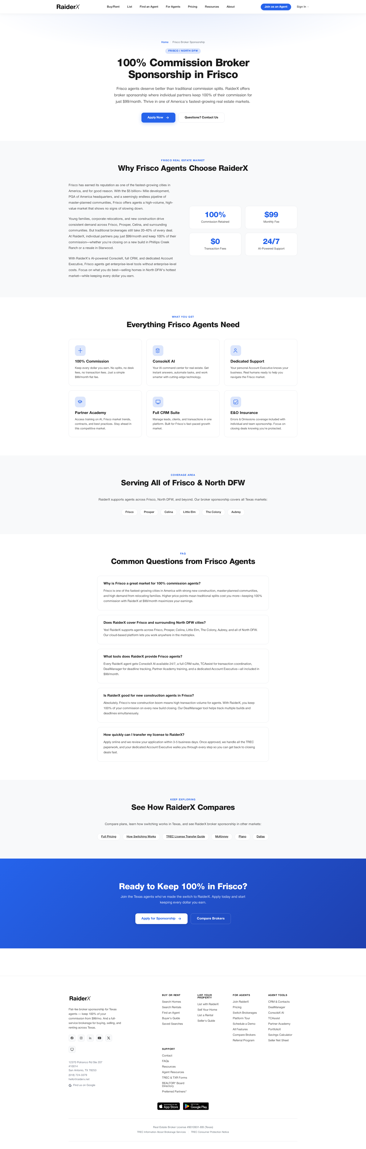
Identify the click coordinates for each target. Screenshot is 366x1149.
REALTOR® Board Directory (173, 1085)
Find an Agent (149, 7)
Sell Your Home (207, 1010)
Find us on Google (84, 1085)
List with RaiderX (208, 1004)
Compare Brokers (211, 918)
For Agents (173, 7)
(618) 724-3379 (78, 1075)
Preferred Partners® (174, 1091)
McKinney (221, 836)
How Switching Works (141, 836)
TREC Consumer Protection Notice (210, 1132)
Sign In (301, 7)
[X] (108, 1038)
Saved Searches (172, 1024)
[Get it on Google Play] (196, 1106)
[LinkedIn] (90, 1038)
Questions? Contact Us (201, 117)
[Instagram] (81, 1038)
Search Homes (171, 1002)
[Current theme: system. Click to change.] (72, 1049)
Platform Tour (241, 1018)
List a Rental (205, 1015)
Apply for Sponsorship (158, 918)
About (231, 7)
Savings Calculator (280, 1035)
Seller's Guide (206, 1021)
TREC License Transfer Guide (185, 836)
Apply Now (155, 117)
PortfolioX (274, 1029)
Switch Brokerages (245, 1013)
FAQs (165, 1061)
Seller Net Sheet (278, 1040)
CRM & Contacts (279, 1002)
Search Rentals (171, 1007)
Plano (242, 836)
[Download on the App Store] (168, 1106)
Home (165, 42)
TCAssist (274, 1018)
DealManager (276, 1007)
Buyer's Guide (171, 1018)
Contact (167, 1055)
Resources (212, 7)
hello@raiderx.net (79, 1079)
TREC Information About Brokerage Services (161, 1132)
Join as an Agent (276, 7)
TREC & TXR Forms (174, 1077)
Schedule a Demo (244, 1024)
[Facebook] (72, 1038)
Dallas (261, 836)
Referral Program (243, 1040)
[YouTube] (99, 1038)
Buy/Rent (113, 7)
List (129, 7)
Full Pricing (108, 836)
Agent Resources (173, 1072)
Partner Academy (279, 1024)
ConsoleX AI (276, 1013)
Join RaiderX (241, 1002)
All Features (240, 1029)
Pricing (192, 7)
